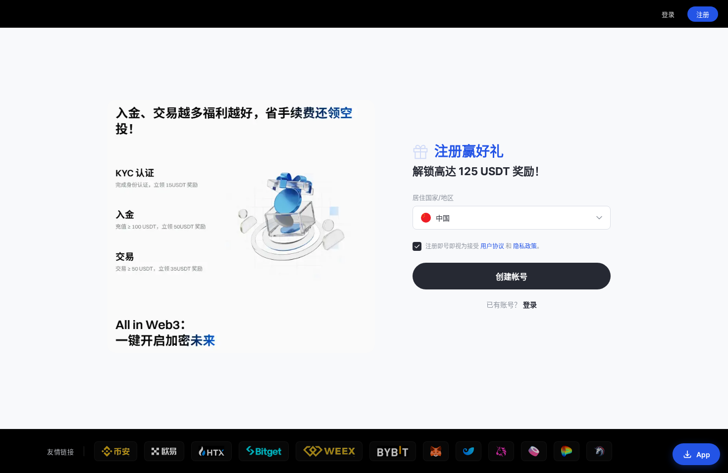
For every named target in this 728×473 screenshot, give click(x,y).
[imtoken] (468, 451)
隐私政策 (525, 246)
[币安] (115, 451)
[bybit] (392, 451)
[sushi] (534, 451)
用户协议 (492, 246)
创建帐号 (511, 277)
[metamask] (436, 451)
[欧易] (164, 451)
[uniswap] (501, 451)
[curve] (566, 451)
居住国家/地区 (433, 197)
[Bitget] (264, 451)
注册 (702, 14)
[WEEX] (329, 451)
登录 (668, 14)
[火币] (211, 451)
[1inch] (599, 451)
